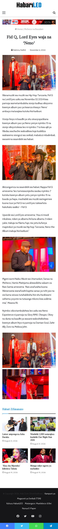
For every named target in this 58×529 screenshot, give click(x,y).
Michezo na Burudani (33, 29)
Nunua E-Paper (29, 508)
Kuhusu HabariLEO (14, 503)
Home (20, 29)
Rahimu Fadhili (19, 50)
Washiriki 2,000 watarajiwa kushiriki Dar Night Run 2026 (42, 437)
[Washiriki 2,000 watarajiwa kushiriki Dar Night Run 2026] (43, 424)
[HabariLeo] (29, 4)
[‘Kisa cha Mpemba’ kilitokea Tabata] (15, 455)
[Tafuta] (54, 12)
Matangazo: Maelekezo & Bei (38, 503)
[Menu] (3, 12)
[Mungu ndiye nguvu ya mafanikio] (43, 455)
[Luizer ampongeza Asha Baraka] (15, 424)
